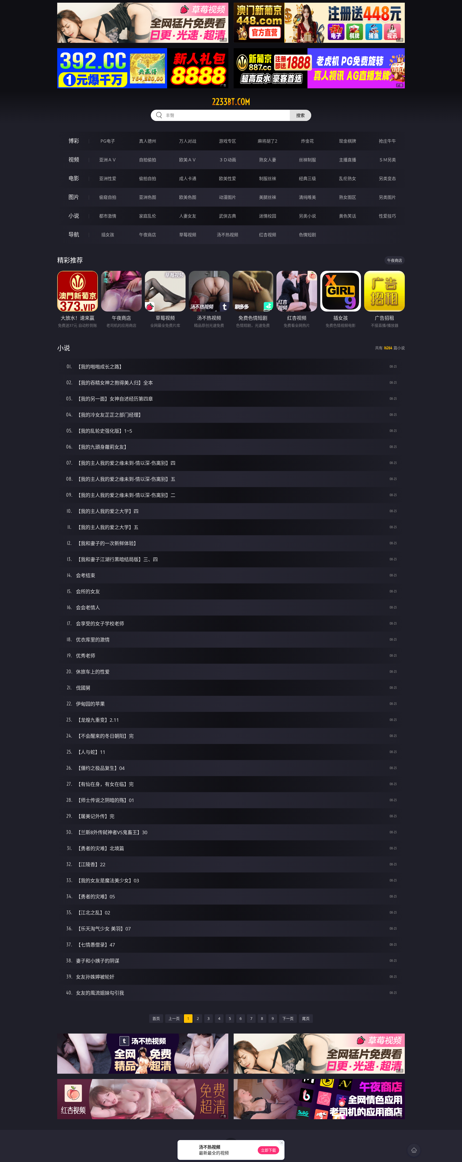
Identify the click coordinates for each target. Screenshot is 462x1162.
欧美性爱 (227, 178)
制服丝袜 (267, 178)
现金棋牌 (347, 141)
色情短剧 (307, 235)
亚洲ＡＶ (107, 160)
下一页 (288, 1018)
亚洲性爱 (107, 178)
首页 (156, 1018)
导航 (73, 234)
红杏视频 (267, 235)
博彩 (73, 141)
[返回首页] (413, 1150)
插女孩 (107, 235)
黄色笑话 (347, 216)
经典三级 (307, 178)
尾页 (306, 1018)
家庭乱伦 (147, 216)
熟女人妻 (267, 160)
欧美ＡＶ (187, 160)
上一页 (174, 1018)
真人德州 (147, 141)
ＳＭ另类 (387, 160)
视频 (73, 159)
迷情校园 (267, 216)
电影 (73, 178)
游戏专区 (227, 141)
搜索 (300, 115)
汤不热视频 (227, 235)
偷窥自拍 (107, 197)
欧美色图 (187, 197)
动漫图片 (227, 197)
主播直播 (347, 160)
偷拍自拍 (147, 178)
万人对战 (187, 141)
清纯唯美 (307, 197)
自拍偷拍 (147, 160)
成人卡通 (187, 178)
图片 (73, 197)
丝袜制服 (307, 160)
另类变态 (387, 178)
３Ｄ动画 (227, 160)
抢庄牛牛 (387, 141)
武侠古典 (227, 216)
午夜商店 (147, 235)
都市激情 (107, 216)
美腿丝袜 (267, 197)
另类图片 (387, 197)
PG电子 (108, 141)
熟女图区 (347, 197)
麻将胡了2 (267, 141)
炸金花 (307, 141)
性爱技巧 (387, 216)
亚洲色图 (147, 197)
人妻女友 (187, 216)
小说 (73, 215)
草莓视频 (187, 235)
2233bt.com (231, 101)
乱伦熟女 (347, 178)
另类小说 (307, 216)
